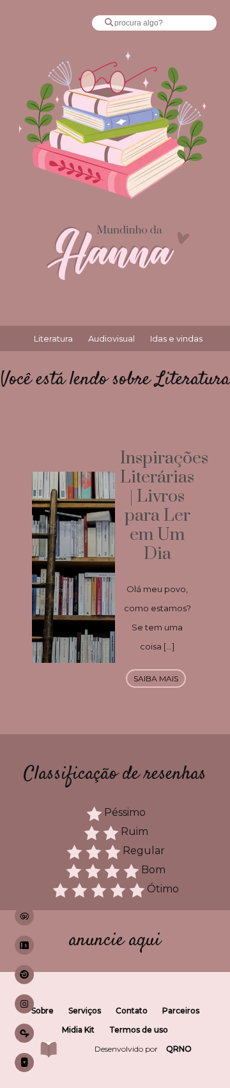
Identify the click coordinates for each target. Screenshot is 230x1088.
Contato (132, 1010)
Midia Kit (78, 1029)
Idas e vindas (176, 338)
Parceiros (180, 1010)
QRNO (179, 1049)
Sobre (42, 1010)
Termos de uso (138, 1029)
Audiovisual (111, 338)
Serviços (84, 1010)
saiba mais (156, 678)
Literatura (53, 338)
